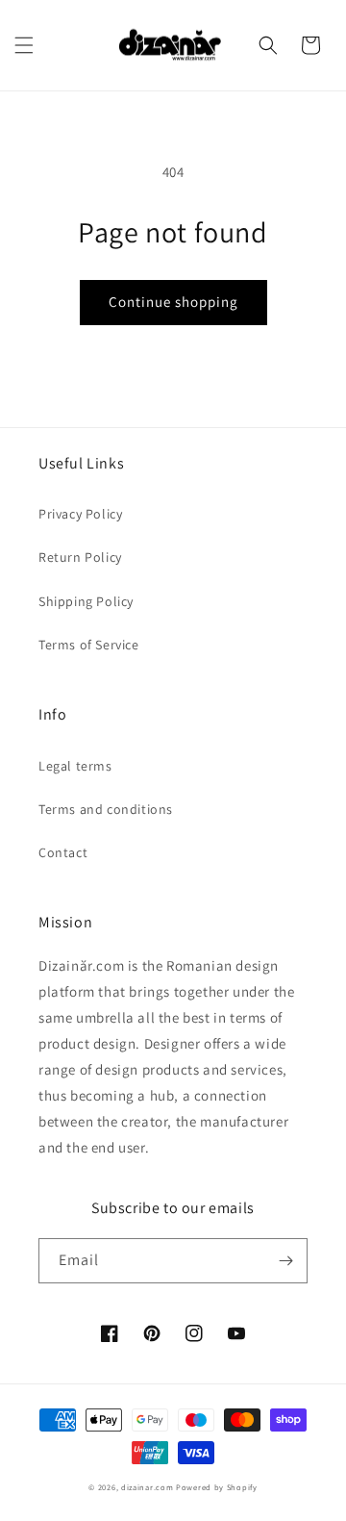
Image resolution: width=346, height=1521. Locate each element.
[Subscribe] (285, 1260)
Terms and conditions (105, 809)
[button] (24, 45)
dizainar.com (147, 1487)
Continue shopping (173, 301)
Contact (62, 852)
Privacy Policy (80, 513)
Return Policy (80, 557)
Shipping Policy (86, 601)
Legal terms (75, 765)
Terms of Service (88, 644)
